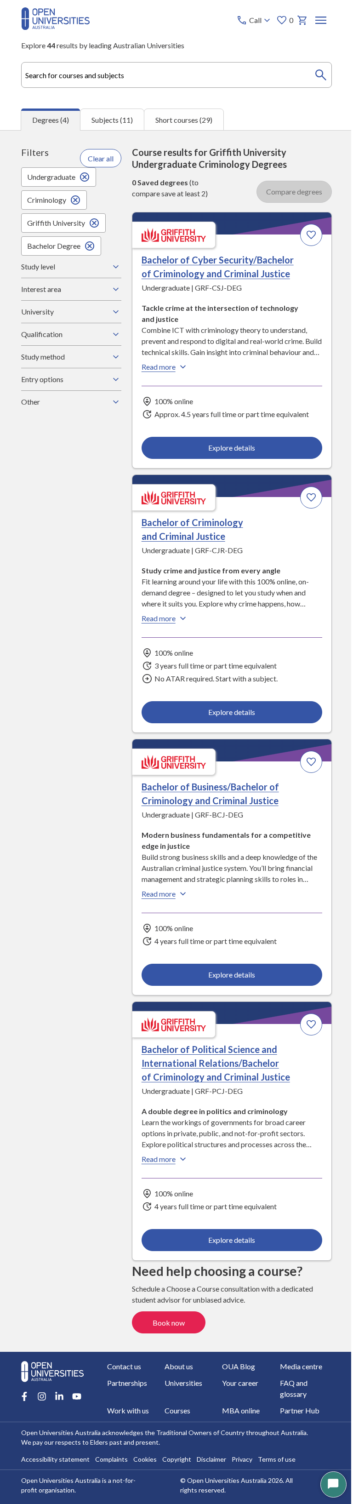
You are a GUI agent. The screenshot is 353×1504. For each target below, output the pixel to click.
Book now (289, 842)
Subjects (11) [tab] (112, 119)
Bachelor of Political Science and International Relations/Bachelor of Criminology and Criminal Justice (240, 593)
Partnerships (289, 1370)
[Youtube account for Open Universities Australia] (76, 1350)
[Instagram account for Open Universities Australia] (41, 1350)
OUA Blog (161, 1370)
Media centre (228, 1370)
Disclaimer (211, 1452)
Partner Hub (102, 1403)
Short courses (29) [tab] (183, 119)
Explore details (94, 489)
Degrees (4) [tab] (50, 119)
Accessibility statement (55, 1452)
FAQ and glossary (172, 1386)
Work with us (228, 1386)
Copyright (176, 1452)
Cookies (144, 1452)
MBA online (39, 1403)
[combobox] (176, 75)
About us (97, 1370)
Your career (101, 1386)
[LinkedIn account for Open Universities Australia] (59, 1350)
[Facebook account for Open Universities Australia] (24, 1350)
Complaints (111, 1452)
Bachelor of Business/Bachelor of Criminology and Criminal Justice (93, 579)
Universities (39, 1386)
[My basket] (302, 20)
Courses (282, 1386)
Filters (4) (295, 160)
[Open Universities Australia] (55, 27)
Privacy (241, 1452)
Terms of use (276, 1452)
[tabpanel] (176, 741)
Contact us (38, 1370)
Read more (47, 402)
